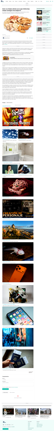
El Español (5, 44)
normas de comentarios (15, 387)
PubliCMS (13, 426)
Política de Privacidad (39, 425)
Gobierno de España (9, 102)
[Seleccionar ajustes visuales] (50, 1)
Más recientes (6, 392)
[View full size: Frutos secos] (17, 24)
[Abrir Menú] (52, 1)
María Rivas (19, 417)
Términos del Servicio (39, 424)
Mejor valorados (12, 392)
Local (47, 31)
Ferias (41, 1)
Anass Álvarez (8, 417)
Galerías (10, 1)
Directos (29, 424)
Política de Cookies (39, 426)
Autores (29, 425)
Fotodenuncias (30, 429)
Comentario (4, 381)
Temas (29, 426)
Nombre (3, 378)
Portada (7, 1)
